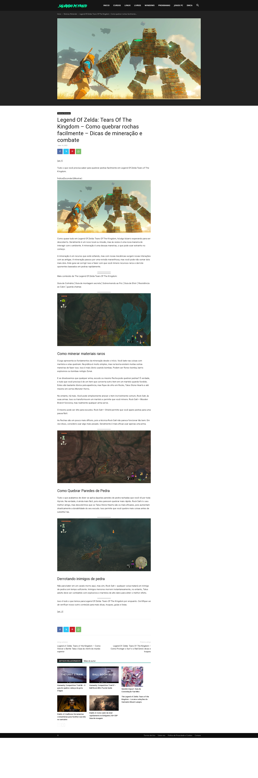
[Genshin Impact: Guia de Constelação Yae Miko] (136, 677)
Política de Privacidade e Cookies (180, 735)
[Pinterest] (72, 151)
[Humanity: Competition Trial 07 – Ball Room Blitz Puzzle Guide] (104, 675)
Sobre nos (161, 735)
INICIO (106, 5)
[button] (197, 5)
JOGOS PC (178, 5)
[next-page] (63, 725)
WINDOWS (150, 5)
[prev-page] (59, 725)
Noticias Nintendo (70, 14)
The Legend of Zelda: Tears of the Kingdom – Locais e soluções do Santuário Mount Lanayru (135, 699)
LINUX (127, 5)
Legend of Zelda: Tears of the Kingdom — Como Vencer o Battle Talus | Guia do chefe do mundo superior (79, 649)
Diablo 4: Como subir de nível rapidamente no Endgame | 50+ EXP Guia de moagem (103, 715)
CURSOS (117, 5)
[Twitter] (66, 151)
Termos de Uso (149, 735)
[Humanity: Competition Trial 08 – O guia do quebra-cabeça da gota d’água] (72, 675)
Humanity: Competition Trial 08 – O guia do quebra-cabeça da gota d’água (71, 688)
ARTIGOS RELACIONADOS (70, 661)
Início (59, 14)
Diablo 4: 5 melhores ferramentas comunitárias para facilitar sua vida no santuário (71, 717)
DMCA (189, 5)
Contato (198, 735)
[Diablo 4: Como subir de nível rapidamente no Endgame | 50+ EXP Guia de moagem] (104, 703)
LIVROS (137, 5)
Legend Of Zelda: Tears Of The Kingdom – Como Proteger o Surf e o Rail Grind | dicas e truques (131, 649)
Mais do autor (90, 661)
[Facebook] (60, 151)
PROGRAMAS (164, 5)
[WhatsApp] (78, 151)
